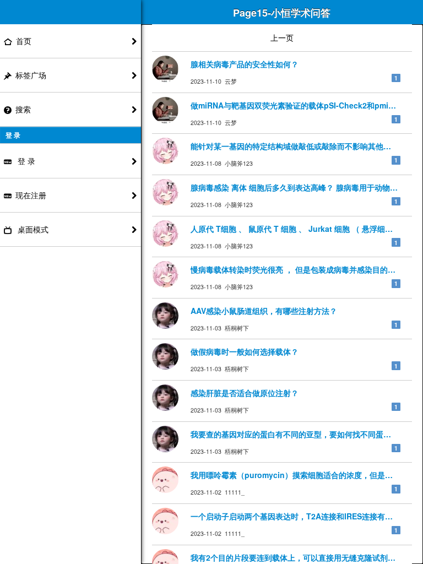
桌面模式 (31, 229)
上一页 (282, 37)
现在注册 (30, 194)
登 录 (25, 160)
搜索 (23, 109)
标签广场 (30, 74)
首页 (23, 40)
